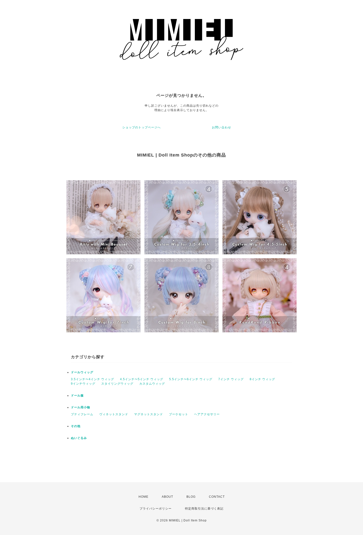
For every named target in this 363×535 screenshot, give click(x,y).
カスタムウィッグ (152, 383)
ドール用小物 (80, 407)
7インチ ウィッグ (231, 379)
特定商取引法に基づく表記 (204, 508)
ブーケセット (178, 414)
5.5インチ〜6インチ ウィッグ (190, 379)
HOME (143, 496)
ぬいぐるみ (79, 438)
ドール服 (77, 395)
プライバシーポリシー (156, 508)
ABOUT (167, 496)
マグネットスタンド (148, 414)
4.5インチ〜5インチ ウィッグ (141, 379)
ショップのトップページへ (141, 127)
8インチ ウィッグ (262, 379)
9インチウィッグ (83, 383)
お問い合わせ (221, 127)
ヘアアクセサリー (207, 414)
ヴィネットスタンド (113, 414)
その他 (76, 426)
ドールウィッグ (82, 372)
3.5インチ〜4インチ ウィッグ (92, 379)
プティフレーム (82, 414)
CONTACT (217, 496)
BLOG (191, 496)
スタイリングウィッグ (117, 383)
